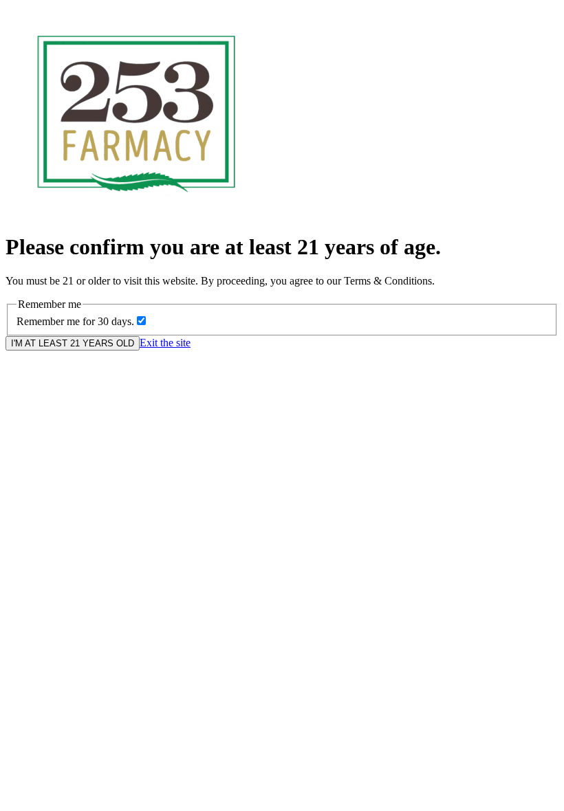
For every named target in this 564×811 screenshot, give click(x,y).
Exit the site (165, 342)
